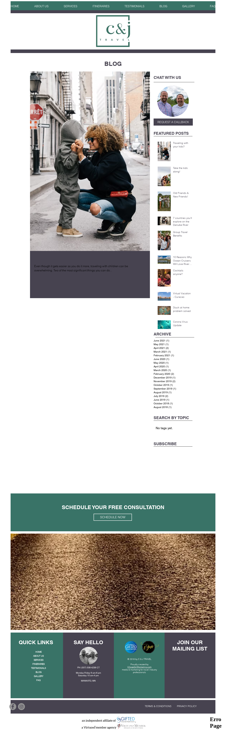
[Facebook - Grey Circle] (12, 706)
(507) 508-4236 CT (90, 667)
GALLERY (38, 676)
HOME (38, 652)
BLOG (38, 672)
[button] (101, 4)
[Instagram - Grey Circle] (21, 706)
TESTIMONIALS (38, 668)
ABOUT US (38, 656)
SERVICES (38, 660)
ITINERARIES (38, 664)
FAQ (38, 680)
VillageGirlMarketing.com (139, 667)
